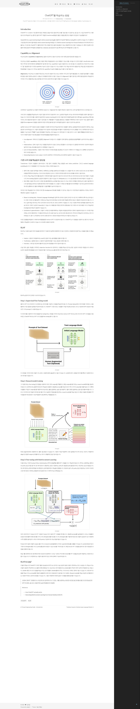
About (85, 4)
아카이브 (78, 4)
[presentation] (62, 544)
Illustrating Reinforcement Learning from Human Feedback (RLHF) (43, 595)
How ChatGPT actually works (33, 592)
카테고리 (64, 4)
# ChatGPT (23, 600)
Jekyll (28, 707)
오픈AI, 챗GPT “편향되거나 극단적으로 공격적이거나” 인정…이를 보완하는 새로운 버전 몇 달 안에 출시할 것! (53, 580)
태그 (71, 4)
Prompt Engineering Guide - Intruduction (32, 607)
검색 (92, 4)
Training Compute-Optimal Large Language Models (79, 607)
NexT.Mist (39, 707)
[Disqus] (57, 633)
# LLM (29, 600)
